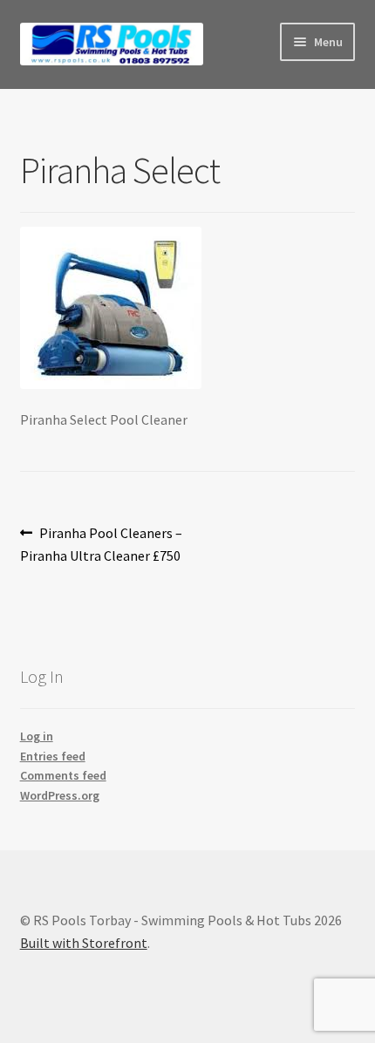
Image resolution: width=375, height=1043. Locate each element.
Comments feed (63, 775)
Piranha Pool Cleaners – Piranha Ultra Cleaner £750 (101, 543)
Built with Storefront (83, 942)
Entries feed (52, 756)
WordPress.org (59, 795)
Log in (36, 736)
